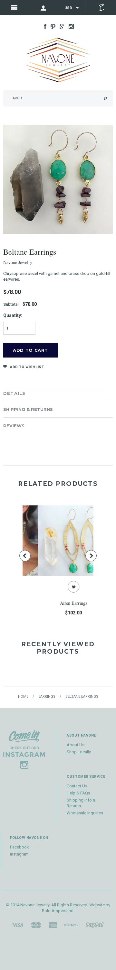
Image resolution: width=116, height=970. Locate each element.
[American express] (53, 924)
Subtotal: (11, 304)
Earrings (46, 696)
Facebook (19, 847)
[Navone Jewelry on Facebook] (43, 25)
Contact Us (77, 786)
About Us (75, 744)
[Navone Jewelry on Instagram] (69, 25)
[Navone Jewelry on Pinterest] (51, 25)
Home (23, 696)
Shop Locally (79, 751)
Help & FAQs (78, 793)
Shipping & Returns (28, 409)
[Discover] (71, 924)
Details (14, 393)
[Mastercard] (36, 924)
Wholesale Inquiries (85, 813)
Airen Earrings (58, 603)
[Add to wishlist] (59, 587)
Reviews (13, 425)
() (101, 7)
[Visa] (17, 924)
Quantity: (12, 315)
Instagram (19, 854)
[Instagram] (24, 749)
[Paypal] (95, 924)
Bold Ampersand (57, 910)
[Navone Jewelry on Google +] (60, 25)
